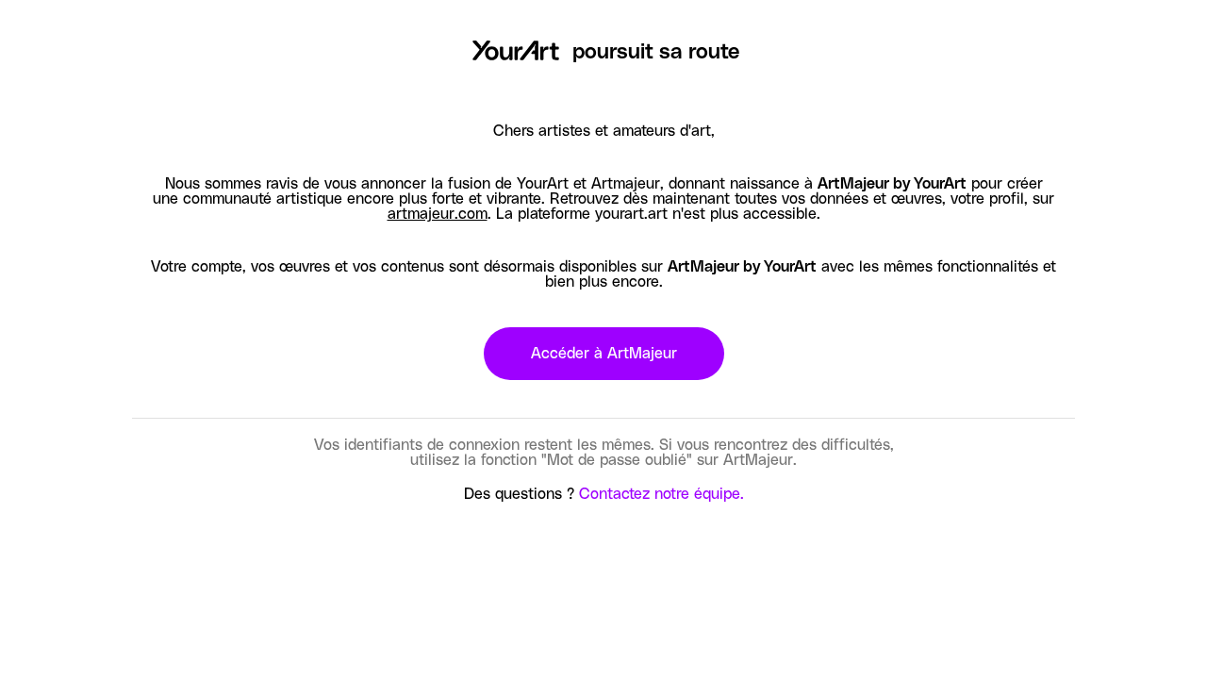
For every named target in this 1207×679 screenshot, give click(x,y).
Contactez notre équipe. (661, 494)
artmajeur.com (438, 214)
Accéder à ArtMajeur (604, 353)
